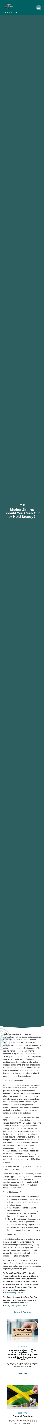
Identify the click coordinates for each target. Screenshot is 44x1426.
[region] (22, 1406)
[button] (38, 7)
